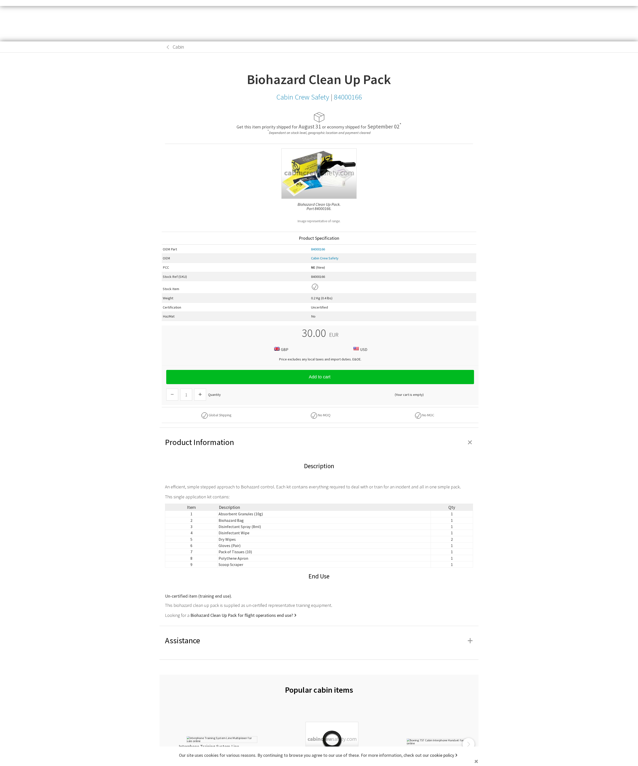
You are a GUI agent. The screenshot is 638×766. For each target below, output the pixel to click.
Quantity (214, 394)
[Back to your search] (168, 47)
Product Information (319, 442)
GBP (284, 349)
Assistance (319, 640)
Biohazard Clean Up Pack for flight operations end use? (241, 615)
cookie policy (442, 755)
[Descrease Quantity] (172, 395)
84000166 (318, 249)
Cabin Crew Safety (324, 258)
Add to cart (319, 376)
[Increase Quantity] (200, 395)
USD (363, 349)
